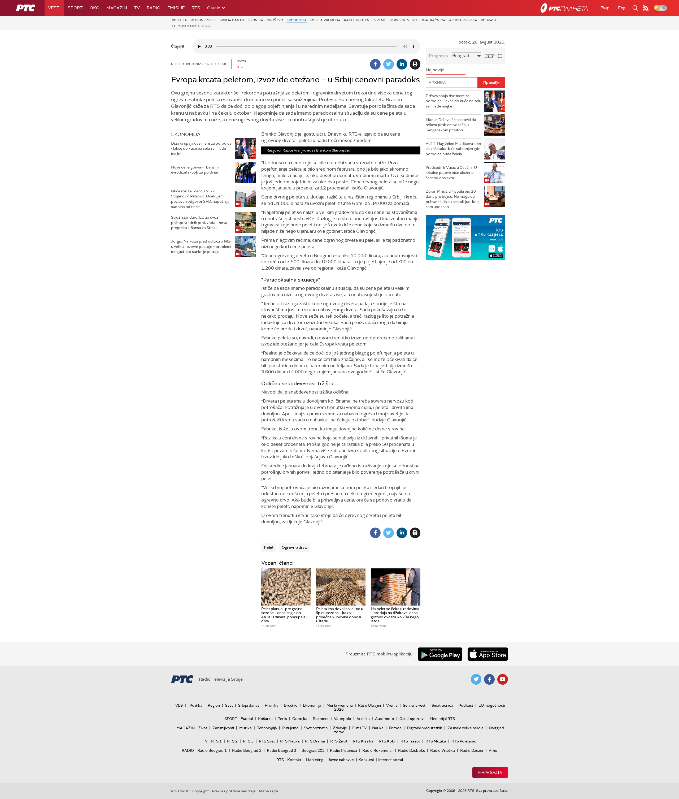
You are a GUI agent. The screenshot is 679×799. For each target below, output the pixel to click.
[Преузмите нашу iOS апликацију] (488, 654)
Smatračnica (433, 20)
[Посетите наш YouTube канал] (502, 679)
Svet (211, 20)
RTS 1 (216, 741)
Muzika (245, 727)
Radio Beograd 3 (281, 750)
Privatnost (180, 791)
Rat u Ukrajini (357, 20)
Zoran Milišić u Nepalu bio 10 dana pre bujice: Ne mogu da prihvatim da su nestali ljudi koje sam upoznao (453, 199)
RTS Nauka (290, 741)
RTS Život (338, 741)
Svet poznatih (316, 727)
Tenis (282, 718)
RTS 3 (248, 741)
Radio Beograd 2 (247, 750)
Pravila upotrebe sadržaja (234, 791)
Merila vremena (325, 20)
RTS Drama (315, 741)
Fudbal (247, 718)
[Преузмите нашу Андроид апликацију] (440, 654)
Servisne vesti (403, 20)
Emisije (176, 8)
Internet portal (390, 759)
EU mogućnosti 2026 (191, 26)
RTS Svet (267, 741)
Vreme (380, 20)
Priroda (395, 727)
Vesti (54, 8)
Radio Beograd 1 (212, 750)
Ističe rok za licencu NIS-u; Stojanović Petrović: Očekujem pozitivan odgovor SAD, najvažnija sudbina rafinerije (200, 199)
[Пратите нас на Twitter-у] (476, 679)
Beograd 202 (313, 750)
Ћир (605, 8)
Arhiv (493, 750)
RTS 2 (232, 741)
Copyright (200, 791)
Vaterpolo (342, 718)
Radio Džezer (472, 750)
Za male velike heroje (465, 727)
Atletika (363, 718)
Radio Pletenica (343, 750)
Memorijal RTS (442, 718)
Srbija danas (232, 20)
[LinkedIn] (402, 64)
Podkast (489, 20)
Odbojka (299, 718)
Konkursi (366, 759)
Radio (153, 8)
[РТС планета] (564, 8)
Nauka (378, 727)
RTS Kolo (387, 741)
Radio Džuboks (411, 750)
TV (137, 8)
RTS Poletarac (463, 741)
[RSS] (646, 8)
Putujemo (290, 727)
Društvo (275, 20)
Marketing (314, 759)
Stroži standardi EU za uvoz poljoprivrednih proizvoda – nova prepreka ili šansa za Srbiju (199, 222)
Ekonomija (297, 20)
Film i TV (359, 727)
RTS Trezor (410, 741)
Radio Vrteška (442, 750)
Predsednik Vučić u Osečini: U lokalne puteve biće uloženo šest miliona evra (451, 172)
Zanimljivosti (223, 727)
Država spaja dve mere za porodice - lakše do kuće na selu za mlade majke (201, 148)
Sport (75, 8)
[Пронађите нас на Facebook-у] (489, 679)
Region (197, 20)
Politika (179, 20)
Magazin (116, 8)
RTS (195, 8)
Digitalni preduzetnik (424, 727)
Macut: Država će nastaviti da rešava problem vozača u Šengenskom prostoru (451, 124)
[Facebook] (375, 64)
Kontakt (294, 759)
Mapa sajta (490, 772)
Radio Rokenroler (377, 750)
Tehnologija (267, 727)
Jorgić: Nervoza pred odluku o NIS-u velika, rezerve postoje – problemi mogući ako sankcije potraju (201, 246)
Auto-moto (384, 718)
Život (202, 727)
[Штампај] (415, 64)
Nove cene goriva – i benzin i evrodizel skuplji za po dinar (195, 170)
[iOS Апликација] (465, 237)
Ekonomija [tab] (186, 134)
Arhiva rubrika (463, 20)
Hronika (255, 20)
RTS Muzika (435, 741)
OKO (94, 8)
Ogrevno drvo (294, 547)
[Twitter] (388, 64)
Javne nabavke (341, 759)
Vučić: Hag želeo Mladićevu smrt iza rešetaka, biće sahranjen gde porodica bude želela (453, 148)
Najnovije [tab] (435, 70)
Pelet (269, 547)
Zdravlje (340, 727)
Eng (621, 8)
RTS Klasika (363, 741)
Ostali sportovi (411, 718)
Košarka (265, 718)
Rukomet (321, 718)
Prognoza (438, 56)
